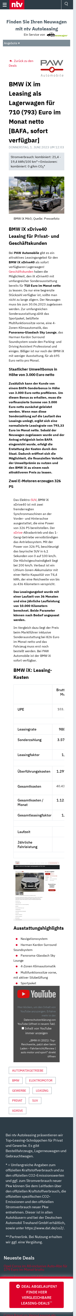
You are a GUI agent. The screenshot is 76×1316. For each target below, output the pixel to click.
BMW (15, 1080)
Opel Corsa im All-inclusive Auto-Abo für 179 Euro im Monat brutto (35, 1268)
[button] (16, 4)
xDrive (17, 532)
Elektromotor (40, 1080)
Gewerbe (19, 1090)
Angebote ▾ (12, 43)
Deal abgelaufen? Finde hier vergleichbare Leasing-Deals (38, 1294)
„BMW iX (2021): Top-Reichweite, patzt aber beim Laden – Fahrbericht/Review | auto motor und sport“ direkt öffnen (38, 1048)
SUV (33, 500)
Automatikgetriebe (27, 1070)
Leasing (42, 1090)
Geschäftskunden (21, 271)
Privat (17, 1100)
